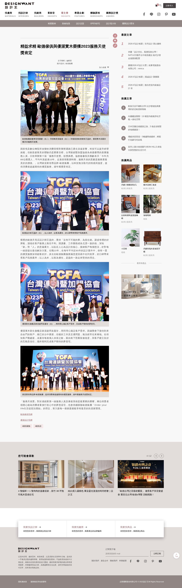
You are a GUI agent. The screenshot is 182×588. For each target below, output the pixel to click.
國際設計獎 (112, 13)
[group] (41, 477)
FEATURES (80, 16)
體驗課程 (95, 13)
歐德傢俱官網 (26, 414)
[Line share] (115, 40)
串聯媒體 (123, 561)
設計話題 (80, 23)
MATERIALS (10, 16)
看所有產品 (141, 263)
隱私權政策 (22, 582)
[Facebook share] (115, 35)
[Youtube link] (174, 14)
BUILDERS (39, 16)
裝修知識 (66, 23)
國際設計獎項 (128, 23)
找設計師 (23, 13)
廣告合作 (104, 561)
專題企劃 (79, 13)
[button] (156, 456)
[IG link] (159, 14)
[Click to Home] (19, 5)
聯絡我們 (113, 561)
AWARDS (110, 16)
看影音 (51, 13)
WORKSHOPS (96, 16)
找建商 (38, 13)
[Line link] (152, 14)
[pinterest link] (166, 14)
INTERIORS (23, 16)
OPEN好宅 (95, 23)
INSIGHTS (52, 16)
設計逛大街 (111, 23)
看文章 (64, 13)
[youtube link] (160, 562)
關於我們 (95, 561)
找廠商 (8, 13)
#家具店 (38, 426)
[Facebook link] (144, 14)
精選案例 (52, 23)
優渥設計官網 (26, 420)
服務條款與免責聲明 (38, 582)
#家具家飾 (26, 426)
